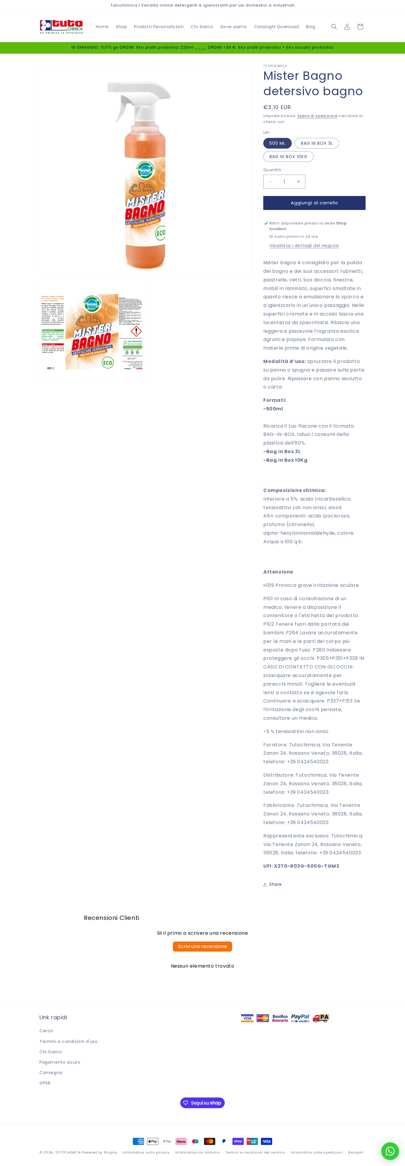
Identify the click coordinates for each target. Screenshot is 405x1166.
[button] (334, 26)
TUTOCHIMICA (68, 1152)
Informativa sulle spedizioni (317, 1152)
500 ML (278, 143)
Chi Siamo (50, 1052)
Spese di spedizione (317, 115)
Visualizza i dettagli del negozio (304, 246)
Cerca (46, 1031)
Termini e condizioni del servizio (255, 1152)
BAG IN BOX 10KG (288, 157)
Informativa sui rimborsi (197, 1152)
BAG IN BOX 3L (317, 143)
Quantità (272, 170)
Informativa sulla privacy (146, 1152)
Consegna (50, 1073)
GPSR (44, 1083)
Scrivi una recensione (202, 946)
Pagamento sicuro (60, 1062)
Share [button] (275, 885)
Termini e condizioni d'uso (68, 1041)
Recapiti (356, 1152)
